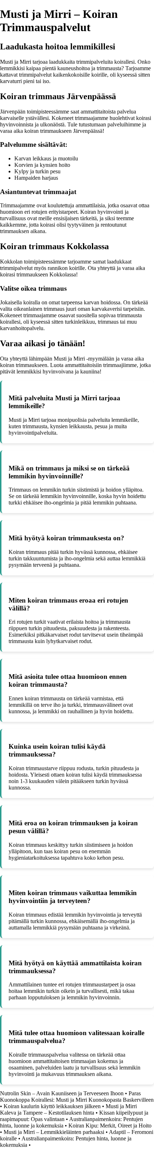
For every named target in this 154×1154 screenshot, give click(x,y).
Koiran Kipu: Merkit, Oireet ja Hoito (109, 1125)
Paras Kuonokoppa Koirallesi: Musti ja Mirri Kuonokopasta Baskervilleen (77, 1096)
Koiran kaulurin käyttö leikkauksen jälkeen (52, 1106)
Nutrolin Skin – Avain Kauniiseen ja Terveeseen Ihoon (62, 1093)
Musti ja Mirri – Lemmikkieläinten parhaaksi (54, 1132)
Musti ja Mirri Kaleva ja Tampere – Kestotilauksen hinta (68, 1109)
